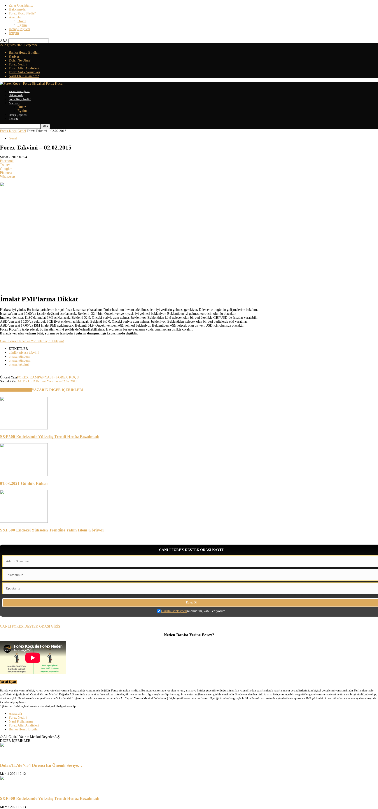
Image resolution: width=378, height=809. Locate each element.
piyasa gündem (19, 356)
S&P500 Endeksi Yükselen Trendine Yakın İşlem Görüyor (52, 530)
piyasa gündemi (19, 360)
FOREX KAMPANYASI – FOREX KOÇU (48, 377)
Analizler (15, 17)
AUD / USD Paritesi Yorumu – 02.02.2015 (47, 381)
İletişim (14, 33)
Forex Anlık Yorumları (24, 72)
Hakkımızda (17, 9)
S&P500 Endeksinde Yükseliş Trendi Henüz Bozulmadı (49, 436)
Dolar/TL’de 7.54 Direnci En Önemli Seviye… (41, 765)
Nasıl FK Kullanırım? (24, 76)
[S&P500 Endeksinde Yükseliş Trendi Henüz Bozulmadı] (24, 428)
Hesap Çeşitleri (19, 29)
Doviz (22, 21)
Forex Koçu (8, 131)
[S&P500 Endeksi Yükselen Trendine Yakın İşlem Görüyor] (24, 521)
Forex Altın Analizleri (24, 68)
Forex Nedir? (18, 64)
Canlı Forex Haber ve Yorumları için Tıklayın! (32, 341)
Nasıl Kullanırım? (21, 721)
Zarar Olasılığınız (21, 5)
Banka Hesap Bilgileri (24, 52)
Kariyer (14, 56)
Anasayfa (15, 713)
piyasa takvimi (19, 364)
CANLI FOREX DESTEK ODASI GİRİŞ (30, 626)
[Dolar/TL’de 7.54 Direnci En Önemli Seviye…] (11, 757)
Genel (22, 131)
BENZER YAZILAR (16, 390)
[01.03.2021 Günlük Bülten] (24, 475)
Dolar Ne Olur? (19, 60)
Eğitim (22, 25)
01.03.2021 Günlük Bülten (24, 483)
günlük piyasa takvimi (24, 352)
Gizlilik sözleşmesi (174, 611)
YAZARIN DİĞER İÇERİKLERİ (57, 390)
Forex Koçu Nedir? (22, 13)
